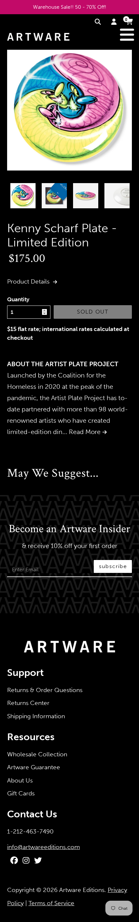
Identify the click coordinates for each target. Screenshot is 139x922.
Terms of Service (51, 903)
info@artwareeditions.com (43, 847)
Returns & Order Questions (44, 690)
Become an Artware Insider (69, 529)
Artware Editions (81, 890)
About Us (20, 780)
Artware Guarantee (33, 767)
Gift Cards (21, 793)
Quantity (18, 299)
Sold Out (92, 311)
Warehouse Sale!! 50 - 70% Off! (69, 7)
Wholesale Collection (37, 754)
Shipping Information (36, 716)
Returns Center (28, 703)
